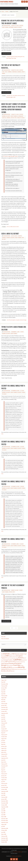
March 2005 (3, 834)
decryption (13, 320)
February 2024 (4, 686)
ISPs (22, 95)
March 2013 (3, 752)
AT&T (3, 71)
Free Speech (15, 95)
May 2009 (3, 793)
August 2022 (3, 697)
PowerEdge (16, 665)
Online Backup (4, 663)
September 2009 (4, 791)
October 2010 (4, 777)
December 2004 (4, 838)
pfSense (11, 665)
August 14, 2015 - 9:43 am (17, 25)
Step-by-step (13, 117)
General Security (6, 116)
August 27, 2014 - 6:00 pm (17, 70)
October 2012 (4, 756)
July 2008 (3, 809)
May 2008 (3, 812)
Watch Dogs (8, 58)
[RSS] (27, 2)
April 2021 (3, 719)
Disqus (10, 656)
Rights (11, 97)
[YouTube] (22, 2)
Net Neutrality (17, 661)
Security (19, 392)
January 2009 (4, 799)
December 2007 (4, 818)
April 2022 (3, 701)
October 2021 (4, 711)
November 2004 (4, 840)
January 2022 (4, 705)
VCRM (11, 226)
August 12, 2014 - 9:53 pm (17, 114)
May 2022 (3, 699)
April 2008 (3, 814)
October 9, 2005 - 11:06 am (17, 544)
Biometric (17, 654)
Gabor (17, 657)
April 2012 (3, 760)
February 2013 (4, 754)
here (2, 433)
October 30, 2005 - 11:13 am (17, 390)
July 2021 (3, 715)
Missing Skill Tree (21, 56)
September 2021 (4, 713)
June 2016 (3, 742)
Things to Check (17, 27)
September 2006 (4, 828)
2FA (2, 654)
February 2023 (4, 695)
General (6, 11)
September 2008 (4, 807)
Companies (14, 71)
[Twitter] (24, 2)
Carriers (9, 71)
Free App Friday (12, 657)
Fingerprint (4, 658)
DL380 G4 (14, 656)
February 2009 (4, 797)
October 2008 (4, 805)
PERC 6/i (8, 665)
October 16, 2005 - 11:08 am (17, 486)
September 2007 (4, 822)
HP (18, 116)
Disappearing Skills (10, 56)
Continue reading (6, 53)
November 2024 (4, 684)
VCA (9, 226)
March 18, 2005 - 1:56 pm (16, 590)
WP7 (13, 671)
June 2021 (3, 717)
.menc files (9, 320)
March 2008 (3, 816)
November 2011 (4, 766)
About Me (3, 636)
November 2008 (4, 803)
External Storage (23, 320)
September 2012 (4, 758)
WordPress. (19, 856)
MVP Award (3, 661)
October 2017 (4, 728)
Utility (14, 97)
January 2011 (4, 775)
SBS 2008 (16, 667)
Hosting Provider (7, 660)
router (13, 667)
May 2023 (3, 691)
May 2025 (3, 682)
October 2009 (4, 789)
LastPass (17, 659)
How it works (5, 27)
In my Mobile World (6, 2)
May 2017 (3, 732)
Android (6, 654)
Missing (15, 56)
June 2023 (3, 689)
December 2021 (4, 707)
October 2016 (4, 736)
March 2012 (3, 762)
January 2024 (4, 688)
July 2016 (3, 740)
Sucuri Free (11, 669)
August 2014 (3, 750)
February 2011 (4, 773)
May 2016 (3, 744)
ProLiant (21, 665)
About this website (5, 638)
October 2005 (4, 830)
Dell (7, 656)
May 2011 (3, 769)
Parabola (14, 856)
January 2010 (4, 785)
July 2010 (3, 781)
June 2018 (3, 727)
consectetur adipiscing (17, 851)
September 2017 (4, 730)
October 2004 (4, 842)
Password (12, 663)
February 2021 (4, 723)
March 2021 (3, 721)
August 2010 (3, 779)
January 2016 (4, 746)
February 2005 (4, 836)
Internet (19, 95)
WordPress (10, 671)
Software (11, 27)
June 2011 (3, 768)
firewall (8, 657)
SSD (7, 669)
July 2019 (3, 725)
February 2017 (4, 734)
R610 (10, 667)
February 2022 (4, 703)
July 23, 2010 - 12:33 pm (16, 235)
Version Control (16, 226)
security (21, 667)
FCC (11, 95)
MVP (26, 660)
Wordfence (4, 671)
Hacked (20, 658)
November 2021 (4, 709)
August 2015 (3, 748)
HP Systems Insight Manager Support (10, 156)
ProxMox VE (5, 667)
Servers (8, 117)
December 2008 (4, 801)
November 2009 (4, 787)
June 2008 (3, 810)
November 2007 (4, 820)
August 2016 (3, 738)
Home (3, 11)
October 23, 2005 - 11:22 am (17, 446)
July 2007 (3, 826)
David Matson (6, 25)
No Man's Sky (22, 661)
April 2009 (3, 795)
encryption (18, 320)
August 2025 (3, 680)
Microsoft (23, 660)
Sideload (3, 669)
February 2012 (4, 764)
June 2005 (3, 832)
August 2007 (3, 824)
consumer (9, 95)
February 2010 (4, 783)
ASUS (10, 654)
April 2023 (3, 693)
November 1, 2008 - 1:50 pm (17, 331)
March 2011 (3, 771)
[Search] (25, 644)
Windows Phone (17, 669)
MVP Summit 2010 (10, 661)
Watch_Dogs (13, 58)
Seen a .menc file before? (10, 234)
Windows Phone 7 (23, 669)
